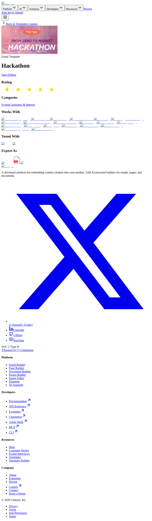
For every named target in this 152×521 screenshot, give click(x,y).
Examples (14, 411)
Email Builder (17, 364)
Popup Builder (17, 374)
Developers (53, 9)
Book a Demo (17, 493)
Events (5, 104)
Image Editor (16, 378)
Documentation (18, 401)
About (12, 475)
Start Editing (8, 74)
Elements (14, 381)
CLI (11, 432)
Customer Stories (19, 450)
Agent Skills (16, 422)
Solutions (34, 9)
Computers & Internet (22, 104)
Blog (12, 447)
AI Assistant (16, 384)
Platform (7, 9)
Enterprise (15, 478)
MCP (12, 427)
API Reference (17, 406)
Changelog (15, 416)
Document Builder (20, 371)
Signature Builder (19, 460)
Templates (15, 457)
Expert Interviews (19, 453)
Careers (13, 486)
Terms (12, 509)
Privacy (13, 506)
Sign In (5, 12)
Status (12, 516)
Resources (72, 9)
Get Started (16, 12)
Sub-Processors (18, 512)
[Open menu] (5, 17)
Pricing (88, 8)
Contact (13, 490)
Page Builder (16, 368)
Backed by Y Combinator (17, 350)
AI (20, 9)
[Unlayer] (7, 3)
